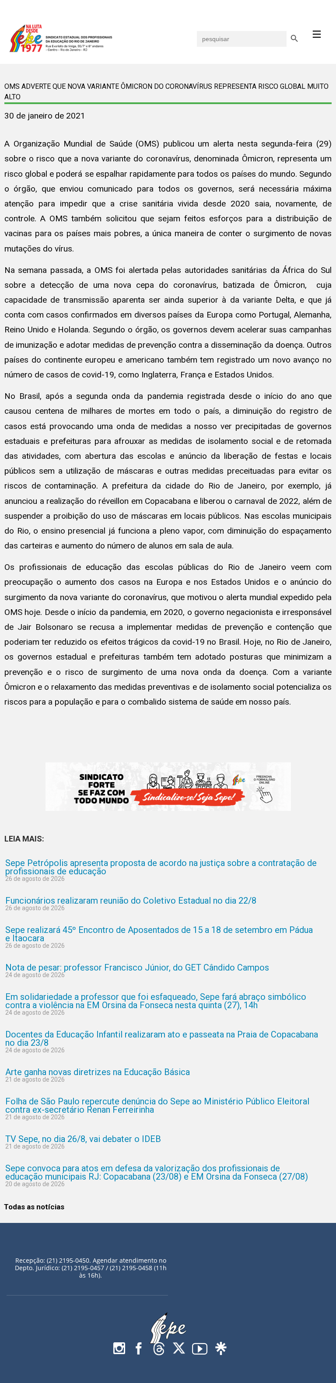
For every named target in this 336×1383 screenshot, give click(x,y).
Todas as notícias (34, 1207)
